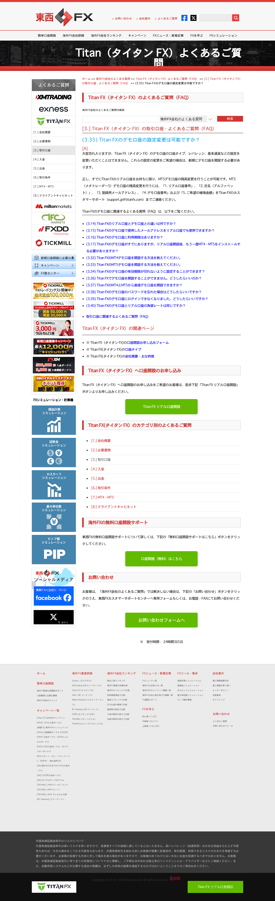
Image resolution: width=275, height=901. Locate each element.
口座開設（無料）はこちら (161, 558)
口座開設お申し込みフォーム (148, 342)
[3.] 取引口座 (42, 150)
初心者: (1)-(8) (149, 716)
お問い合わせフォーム (224, 726)
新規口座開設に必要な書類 (53, 258)
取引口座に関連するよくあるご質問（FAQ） (118, 316)
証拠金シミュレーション (189, 685)
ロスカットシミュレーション (191, 690)
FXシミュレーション (223, 35)
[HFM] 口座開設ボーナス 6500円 (52, 732)
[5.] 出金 (39, 168)
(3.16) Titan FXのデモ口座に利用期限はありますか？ (124, 237)
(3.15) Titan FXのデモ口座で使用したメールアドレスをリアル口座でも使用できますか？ (150, 230)
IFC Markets (53, 218)
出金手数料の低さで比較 (118, 719)
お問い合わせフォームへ (161, 620)
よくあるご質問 (167, 18)
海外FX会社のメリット (47, 700)
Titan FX (53, 122)
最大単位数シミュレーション (190, 695)
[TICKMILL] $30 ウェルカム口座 (52, 794)
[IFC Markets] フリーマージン (50, 799)
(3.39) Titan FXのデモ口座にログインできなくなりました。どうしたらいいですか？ (147, 299)
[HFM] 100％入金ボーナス (49, 722)
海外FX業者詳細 (83, 673)
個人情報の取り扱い (222, 685)
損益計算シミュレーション (189, 680)
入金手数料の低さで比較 (118, 714)
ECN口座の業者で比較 (117, 704)
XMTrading (53, 97)
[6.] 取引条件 (42, 177)
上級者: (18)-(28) (150, 726)
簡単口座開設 (47, 35)
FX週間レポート (149, 699)
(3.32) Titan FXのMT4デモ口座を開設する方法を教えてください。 (134, 258)
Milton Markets (53, 206)
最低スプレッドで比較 (118, 699)
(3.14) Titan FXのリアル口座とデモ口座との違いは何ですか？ (131, 223)
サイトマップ (219, 699)
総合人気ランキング (117, 680)
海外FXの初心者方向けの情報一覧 (157, 695)
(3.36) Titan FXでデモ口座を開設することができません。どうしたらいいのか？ (144, 278)
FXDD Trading (53, 231)
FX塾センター (50, 273)
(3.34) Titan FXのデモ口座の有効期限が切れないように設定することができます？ (145, 271)
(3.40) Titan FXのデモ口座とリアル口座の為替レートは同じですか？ (136, 305)
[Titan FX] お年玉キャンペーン (51, 718)
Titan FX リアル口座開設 (161, 406)
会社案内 (144, 18)
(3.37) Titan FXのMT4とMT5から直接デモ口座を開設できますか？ (134, 285)
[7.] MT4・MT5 (43, 186)
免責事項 (218, 695)
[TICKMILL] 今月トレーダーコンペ (52, 784)
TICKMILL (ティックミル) (83, 719)
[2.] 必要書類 (42, 141)
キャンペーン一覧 (48, 710)
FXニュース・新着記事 (168, 35)
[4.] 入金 (39, 159)
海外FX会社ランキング (106, 35)
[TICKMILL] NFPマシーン (48, 789)
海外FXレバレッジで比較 (118, 690)
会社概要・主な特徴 (139, 356)
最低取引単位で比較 (116, 709)
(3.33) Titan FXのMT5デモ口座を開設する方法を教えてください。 (134, 264)
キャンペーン (137, 35)
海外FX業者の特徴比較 (117, 685)
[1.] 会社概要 (42, 132)
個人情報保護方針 (221, 680)
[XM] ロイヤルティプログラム (50, 780)
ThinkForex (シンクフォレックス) (87, 723)
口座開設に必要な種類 (47, 695)
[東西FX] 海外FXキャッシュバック (52, 727)
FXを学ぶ (196, 35)
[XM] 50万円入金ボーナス (49, 775)
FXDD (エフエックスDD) (83, 714)
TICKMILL (53, 243)
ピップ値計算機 (184, 699)
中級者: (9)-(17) (150, 721)
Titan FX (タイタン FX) (82, 690)
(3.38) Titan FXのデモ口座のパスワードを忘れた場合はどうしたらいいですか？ (144, 292)
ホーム (41, 673)
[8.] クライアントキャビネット (53, 195)
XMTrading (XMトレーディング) (87, 685)
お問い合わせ (123, 18)
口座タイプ (133, 349)
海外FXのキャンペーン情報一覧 (156, 690)
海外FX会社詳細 (73, 35)
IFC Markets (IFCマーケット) (85, 709)
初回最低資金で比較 (117, 695)
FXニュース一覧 (149, 680)
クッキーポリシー (221, 690)
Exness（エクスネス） (82, 680)
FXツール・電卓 (187, 673)
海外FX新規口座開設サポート (50, 690)
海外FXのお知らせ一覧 (152, 685)
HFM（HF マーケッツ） (83, 695)
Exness (53, 109)
